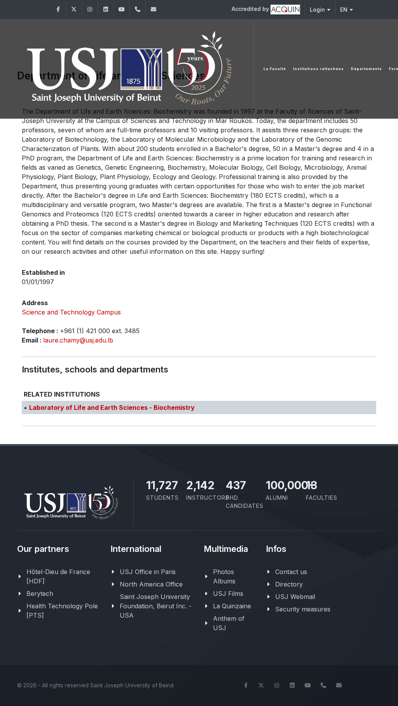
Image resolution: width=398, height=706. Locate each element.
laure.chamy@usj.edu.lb (78, 340)
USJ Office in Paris (148, 572)
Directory (289, 584)
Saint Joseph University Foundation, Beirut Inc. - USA (156, 606)
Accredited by (251, 8)
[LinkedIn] (105, 9)
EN (343, 9)
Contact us (291, 572)
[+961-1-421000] (323, 685)
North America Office (151, 584)
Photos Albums (224, 576)
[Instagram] (90, 9)
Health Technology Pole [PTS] (62, 610)
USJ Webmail (295, 597)
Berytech (39, 593)
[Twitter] (74, 9)
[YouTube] (121, 9)
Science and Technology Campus (71, 312)
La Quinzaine (232, 606)
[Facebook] (58, 9)
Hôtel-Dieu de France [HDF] (58, 576)
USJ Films (228, 593)
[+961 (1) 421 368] (137, 9)
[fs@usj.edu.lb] (153, 9)
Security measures (302, 609)
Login (317, 9)
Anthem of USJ (228, 623)
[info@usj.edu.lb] (339, 685)
